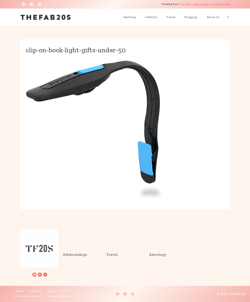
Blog (65, 291)
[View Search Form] (228, 17)
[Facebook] (23, 4)
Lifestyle (151, 17)
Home (19, 291)
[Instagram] (31, 4)
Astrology (157, 254)
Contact (35, 291)
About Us (212, 17)
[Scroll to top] (241, 288)
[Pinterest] (39, 4)
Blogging (191, 17)
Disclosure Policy (28, 296)
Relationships (75, 254)
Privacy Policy (59, 296)
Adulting (129, 17)
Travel (170, 17)
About (51, 291)
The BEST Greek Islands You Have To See (205, 4)
